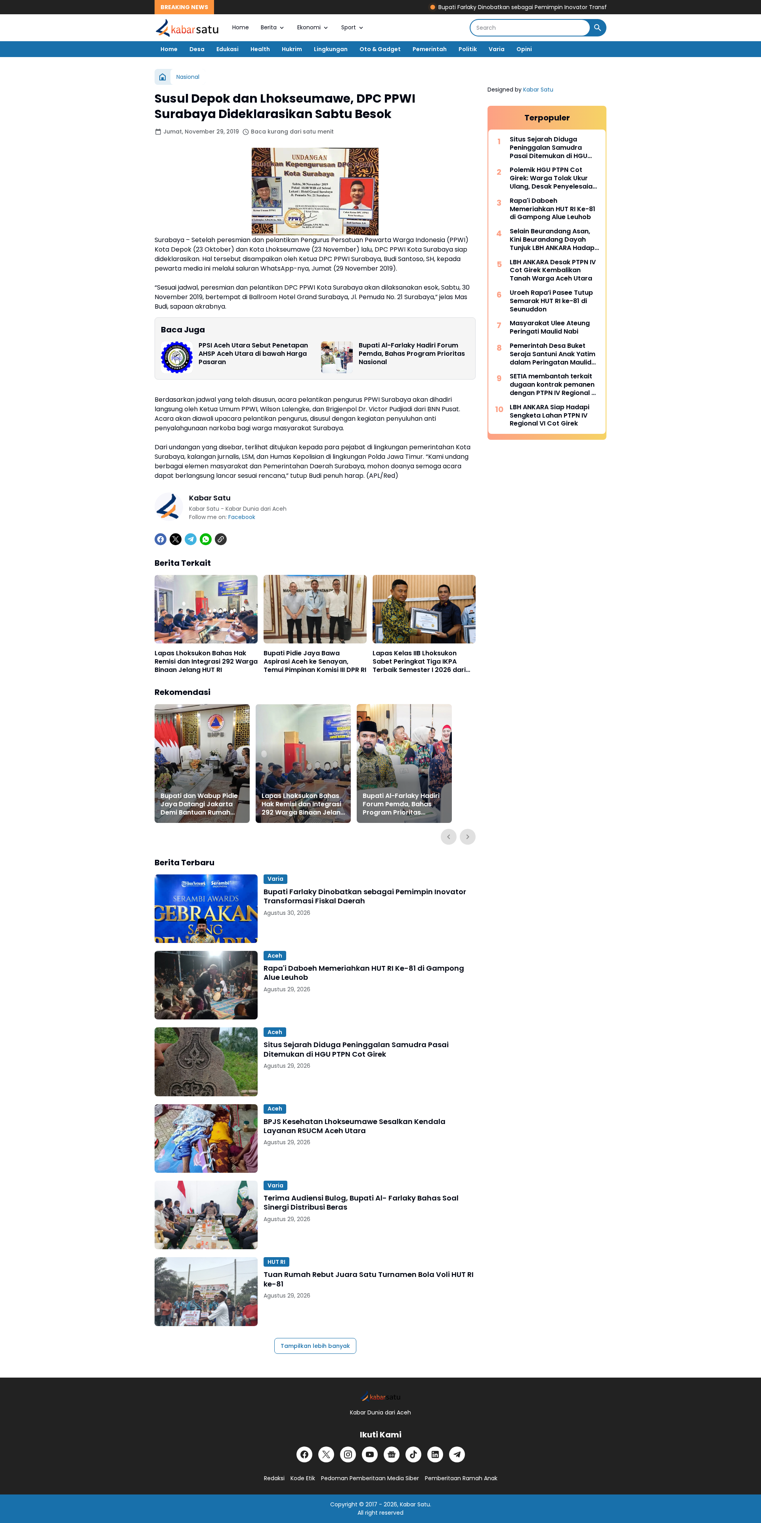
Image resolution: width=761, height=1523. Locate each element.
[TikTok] (413, 1454)
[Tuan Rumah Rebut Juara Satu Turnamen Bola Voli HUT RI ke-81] (206, 1291)
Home (240, 27)
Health (260, 49)
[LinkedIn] (435, 1454)
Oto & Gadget (380, 49)
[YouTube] (370, 1454)
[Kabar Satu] (187, 27)
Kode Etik (303, 1478)
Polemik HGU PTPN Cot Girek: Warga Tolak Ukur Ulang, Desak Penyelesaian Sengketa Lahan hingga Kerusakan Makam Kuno (553, 178)
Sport (348, 27)
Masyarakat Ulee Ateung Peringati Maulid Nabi (550, 327)
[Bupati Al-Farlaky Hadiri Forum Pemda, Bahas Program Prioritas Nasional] (337, 357)
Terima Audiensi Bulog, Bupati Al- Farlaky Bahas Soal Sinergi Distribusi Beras (361, 1202)
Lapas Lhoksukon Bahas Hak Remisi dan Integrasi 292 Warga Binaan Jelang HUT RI (206, 661)
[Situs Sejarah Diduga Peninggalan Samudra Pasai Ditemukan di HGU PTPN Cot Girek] (206, 1061)
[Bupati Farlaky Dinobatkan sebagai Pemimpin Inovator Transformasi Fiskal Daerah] (206, 908)
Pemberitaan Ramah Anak (461, 1478)
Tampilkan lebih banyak (315, 1346)
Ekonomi (309, 27)
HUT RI (276, 1262)
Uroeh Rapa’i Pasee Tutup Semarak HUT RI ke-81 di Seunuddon (551, 301)
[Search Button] (598, 28)
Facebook (241, 517)
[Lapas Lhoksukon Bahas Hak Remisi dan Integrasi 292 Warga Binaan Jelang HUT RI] (206, 609)
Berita (269, 27)
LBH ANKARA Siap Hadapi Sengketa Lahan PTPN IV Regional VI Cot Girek (549, 415)
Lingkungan (331, 49)
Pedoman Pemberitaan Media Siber (370, 1478)
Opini (524, 49)
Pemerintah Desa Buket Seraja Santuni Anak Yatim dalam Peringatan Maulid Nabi (552, 354)
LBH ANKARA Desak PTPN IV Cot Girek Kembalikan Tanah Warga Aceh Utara (553, 270)
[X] (176, 539)
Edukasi (227, 49)
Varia (497, 49)
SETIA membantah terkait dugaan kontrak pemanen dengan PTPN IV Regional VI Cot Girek (553, 384)
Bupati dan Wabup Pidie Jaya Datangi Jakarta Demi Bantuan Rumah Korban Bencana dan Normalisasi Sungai (199, 804)
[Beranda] (162, 77)
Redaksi (274, 1478)
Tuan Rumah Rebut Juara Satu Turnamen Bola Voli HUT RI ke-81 (369, 1279)
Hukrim (292, 49)
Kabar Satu (538, 90)
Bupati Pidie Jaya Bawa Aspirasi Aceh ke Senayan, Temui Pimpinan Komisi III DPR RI (315, 661)
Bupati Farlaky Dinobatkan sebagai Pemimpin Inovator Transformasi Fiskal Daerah (512, 7)
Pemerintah (430, 49)
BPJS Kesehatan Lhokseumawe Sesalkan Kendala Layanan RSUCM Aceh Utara (355, 1126)
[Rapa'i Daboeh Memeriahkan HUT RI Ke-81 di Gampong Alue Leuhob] (206, 985)
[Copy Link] (221, 539)
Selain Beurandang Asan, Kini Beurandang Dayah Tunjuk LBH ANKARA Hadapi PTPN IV (553, 239)
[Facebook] (160, 539)
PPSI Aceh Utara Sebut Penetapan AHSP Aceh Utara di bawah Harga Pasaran (253, 354)
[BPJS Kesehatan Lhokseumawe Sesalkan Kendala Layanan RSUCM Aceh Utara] (206, 1138)
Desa (197, 49)
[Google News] (392, 1454)
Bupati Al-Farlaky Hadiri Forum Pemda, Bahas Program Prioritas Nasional (412, 354)
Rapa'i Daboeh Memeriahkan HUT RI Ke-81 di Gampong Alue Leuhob (364, 973)
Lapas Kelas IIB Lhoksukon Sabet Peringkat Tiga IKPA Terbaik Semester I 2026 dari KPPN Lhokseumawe (419, 661)
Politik (468, 49)
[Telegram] (191, 539)
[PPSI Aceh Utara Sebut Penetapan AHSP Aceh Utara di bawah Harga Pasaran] (177, 357)
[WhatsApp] (206, 539)
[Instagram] (348, 1454)
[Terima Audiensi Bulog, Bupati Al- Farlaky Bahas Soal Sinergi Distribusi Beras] (206, 1215)
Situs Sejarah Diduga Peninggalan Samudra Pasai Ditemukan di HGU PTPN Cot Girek (356, 1049)
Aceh (275, 956)
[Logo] (380, 1396)
